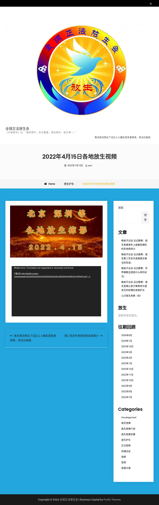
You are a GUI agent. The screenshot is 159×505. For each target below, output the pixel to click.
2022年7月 (126, 397)
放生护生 (69, 183)
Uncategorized (128, 417)
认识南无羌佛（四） (131, 295)
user (90, 165)
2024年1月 (126, 341)
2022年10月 (127, 380)
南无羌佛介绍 (128, 428)
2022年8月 (126, 391)
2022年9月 (126, 386)
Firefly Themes (112, 499)
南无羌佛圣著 (128, 434)
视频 (123, 456)
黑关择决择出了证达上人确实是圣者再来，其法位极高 (122, 137)
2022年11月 (127, 374)
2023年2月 (126, 357)
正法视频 (126, 445)
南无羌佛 (126, 423)
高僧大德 (126, 468)
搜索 (120, 207)
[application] (56, 291)
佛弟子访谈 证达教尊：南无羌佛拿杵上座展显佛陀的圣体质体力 (134, 244)
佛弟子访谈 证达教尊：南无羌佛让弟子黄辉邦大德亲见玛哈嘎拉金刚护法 (134, 286)
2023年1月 (126, 363)
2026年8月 (126, 335)
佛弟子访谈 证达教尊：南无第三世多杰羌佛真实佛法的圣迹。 (134, 258)
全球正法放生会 (17, 128)
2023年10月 (127, 346)
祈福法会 (126, 451)
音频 (123, 462)
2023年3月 (126, 352)
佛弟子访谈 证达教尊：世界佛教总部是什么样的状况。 (134, 272)
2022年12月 (127, 369)
